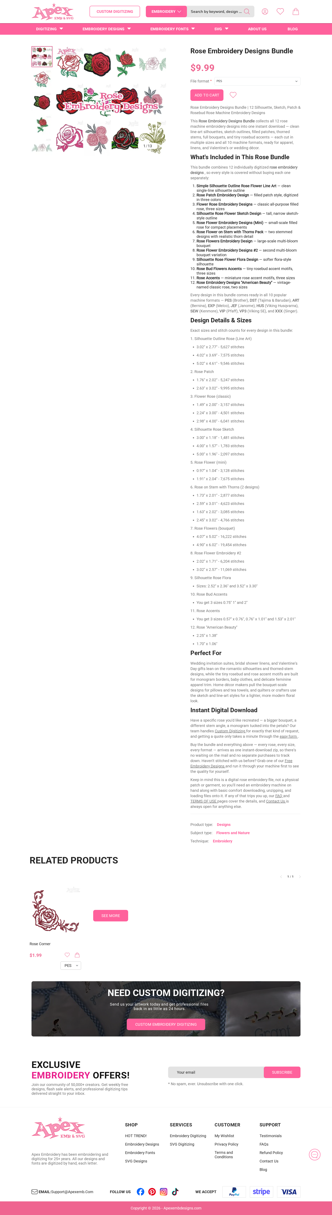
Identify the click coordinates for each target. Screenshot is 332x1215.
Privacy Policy (226, 1144)
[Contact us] (314, 1154)
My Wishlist (224, 1136)
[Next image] (155, 101)
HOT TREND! (136, 1136)
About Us (257, 29)
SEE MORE (110, 915)
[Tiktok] (175, 1192)
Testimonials (271, 1136)
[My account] (265, 11)
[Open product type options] (179, 11)
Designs (224, 824)
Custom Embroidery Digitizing (166, 1024)
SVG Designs (136, 1161)
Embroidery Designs (103, 29)
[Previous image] (67, 101)
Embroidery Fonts (169, 29)
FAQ (279, 796)
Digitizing (46, 29)
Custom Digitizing (115, 11)
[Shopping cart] (295, 11)
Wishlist (280, 11)
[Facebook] (140, 1192)
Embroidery (222, 841)
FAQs (264, 1144)
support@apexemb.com (72, 1192)
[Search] (247, 11)
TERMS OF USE (203, 801)
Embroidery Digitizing (188, 1136)
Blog (293, 29)
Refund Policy (271, 1153)
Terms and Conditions (224, 1154)
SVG (218, 29)
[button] (111, 101)
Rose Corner (40, 944)
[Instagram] (164, 1192)
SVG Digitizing (182, 1144)
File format (199, 81)
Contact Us (276, 801)
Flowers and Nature (233, 833)
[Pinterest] (152, 1192)
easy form (289, 736)
